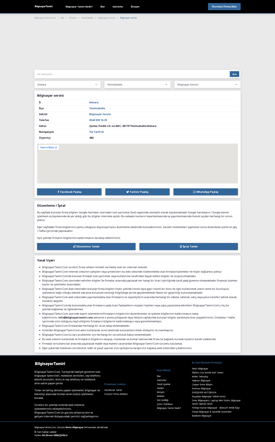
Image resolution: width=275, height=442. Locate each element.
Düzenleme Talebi (87, 246)
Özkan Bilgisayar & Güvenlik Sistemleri (211, 411)
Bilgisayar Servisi (106, 17)
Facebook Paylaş (70, 192)
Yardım (160, 388)
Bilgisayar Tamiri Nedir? (79, 6)
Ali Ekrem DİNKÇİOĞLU (54, 435)
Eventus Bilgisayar (201, 388)
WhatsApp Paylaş (207, 192)
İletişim (135, 6)
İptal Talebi (190, 246)
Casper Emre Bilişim (202, 384)
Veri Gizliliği (162, 400)
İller (102, 6)
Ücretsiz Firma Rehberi (116, 394)
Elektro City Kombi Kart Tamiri (207, 372)
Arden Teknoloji (200, 376)
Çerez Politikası (165, 404)
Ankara (72, 17)
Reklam (161, 396)
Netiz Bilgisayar (200, 368)
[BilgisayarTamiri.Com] (43, 6)
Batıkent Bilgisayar (201, 415)
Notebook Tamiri (113, 390)
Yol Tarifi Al (96, 132)
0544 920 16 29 (98, 120)
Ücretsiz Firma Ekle (224, 6)
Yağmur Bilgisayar (201, 380)
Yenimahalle (87, 17)
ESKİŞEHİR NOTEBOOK (204, 392)
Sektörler (118, 6)
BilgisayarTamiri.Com (45, 17)
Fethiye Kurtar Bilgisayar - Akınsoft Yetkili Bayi (216, 407)
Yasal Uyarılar (163, 384)
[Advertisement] (137, 45)
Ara (234, 74)
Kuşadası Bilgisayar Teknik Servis (209, 396)
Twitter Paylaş (138, 192)
